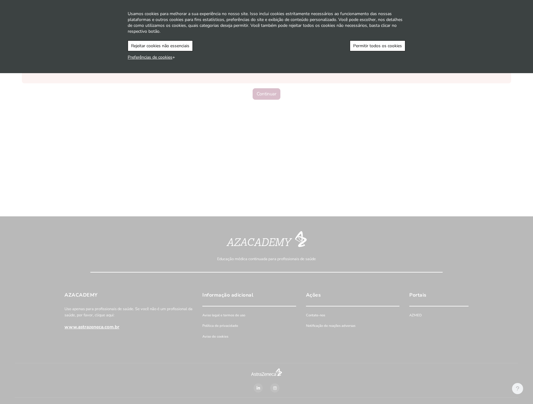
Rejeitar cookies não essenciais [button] (160, 46)
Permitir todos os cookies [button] (377, 46)
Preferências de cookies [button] (150, 57)
